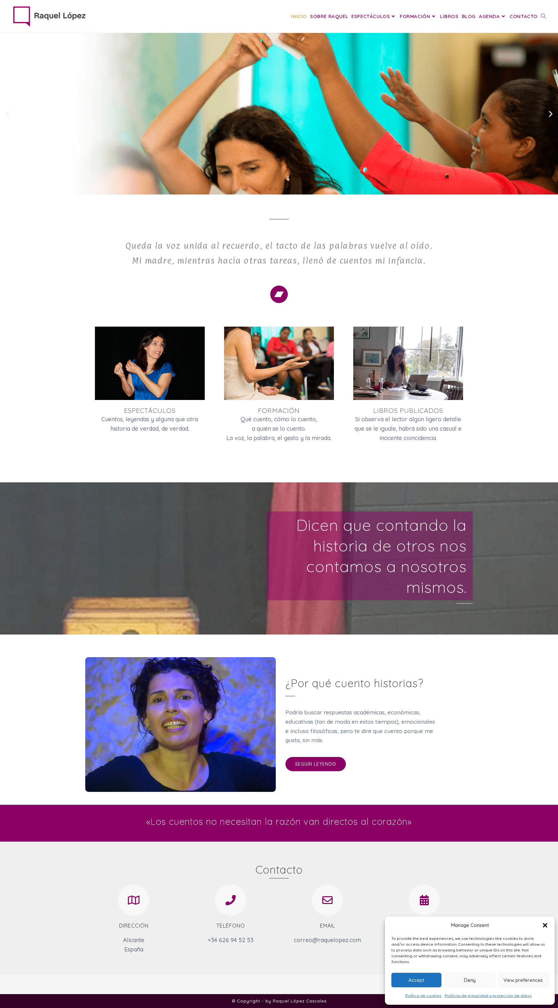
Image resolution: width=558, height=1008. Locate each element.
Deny (470, 980)
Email (327, 925)
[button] (545, 925)
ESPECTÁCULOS (150, 410)
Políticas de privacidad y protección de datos (488, 995)
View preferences (523, 980)
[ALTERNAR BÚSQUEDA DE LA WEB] (543, 16)
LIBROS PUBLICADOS (408, 410)
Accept (416, 980)
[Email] (327, 900)
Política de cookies (423, 995)
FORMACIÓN (279, 410)
